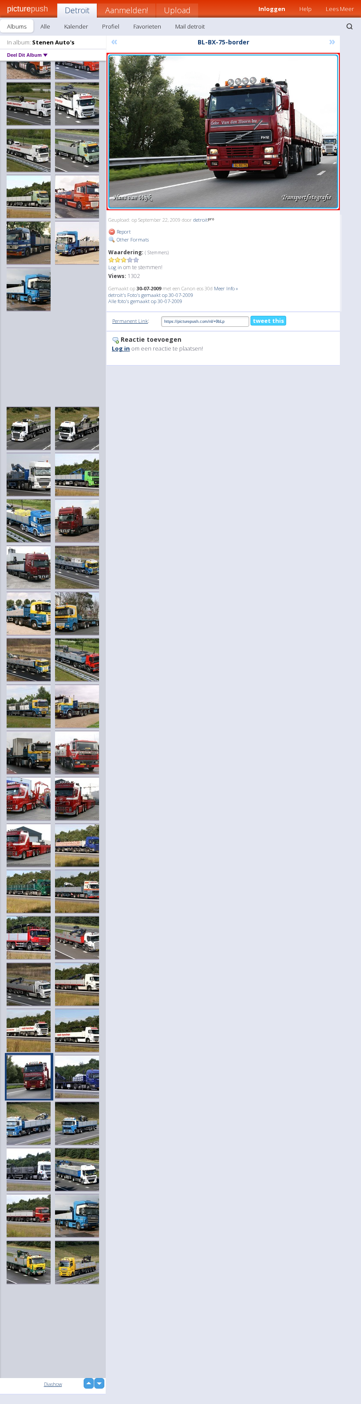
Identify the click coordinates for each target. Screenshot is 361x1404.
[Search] (350, 26)
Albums (16, 26)
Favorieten (147, 26)
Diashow (53, 1384)
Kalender (76, 26)
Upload (177, 10)
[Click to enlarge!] (223, 131)
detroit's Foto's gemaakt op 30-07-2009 (150, 295)
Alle (45, 26)
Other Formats (132, 239)
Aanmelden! (126, 10)
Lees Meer (340, 9)
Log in (115, 267)
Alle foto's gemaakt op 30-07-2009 (145, 301)
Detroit (77, 10)
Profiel (110, 26)
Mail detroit (190, 26)
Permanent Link (130, 321)
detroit (200, 219)
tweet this (268, 321)
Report (123, 231)
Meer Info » (226, 288)
